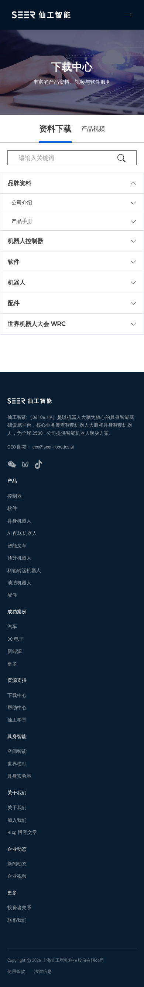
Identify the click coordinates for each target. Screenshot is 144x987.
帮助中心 (17, 708)
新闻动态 (17, 864)
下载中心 (17, 695)
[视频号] (25, 464)
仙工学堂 (17, 720)
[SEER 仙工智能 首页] (72, 401)
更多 (12, 664)
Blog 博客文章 (22, 833)
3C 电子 (15, 639)
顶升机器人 (19, 558)
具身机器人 (19, 521)
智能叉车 (17, 546)
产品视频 (93, 128)
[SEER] (41, 15)
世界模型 (17, 764)
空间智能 (17, 751)
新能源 (14, 651)
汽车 (12, 627)
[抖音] (38, 464)
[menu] (124, 14)
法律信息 (43, 971)
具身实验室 (19, 776)
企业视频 (17, 876)
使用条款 (16, 971)
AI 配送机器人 (22, 533)
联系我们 (17, 920)
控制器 (14, 496)
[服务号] (11, 464)
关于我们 (17, 808)
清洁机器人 (19, 583)
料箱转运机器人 (24, 571)
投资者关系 (19, 908)
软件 (12, 508)
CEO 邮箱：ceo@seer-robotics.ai (40, 447)
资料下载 (55, 129)
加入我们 (17, 820)
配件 (12, 595)
